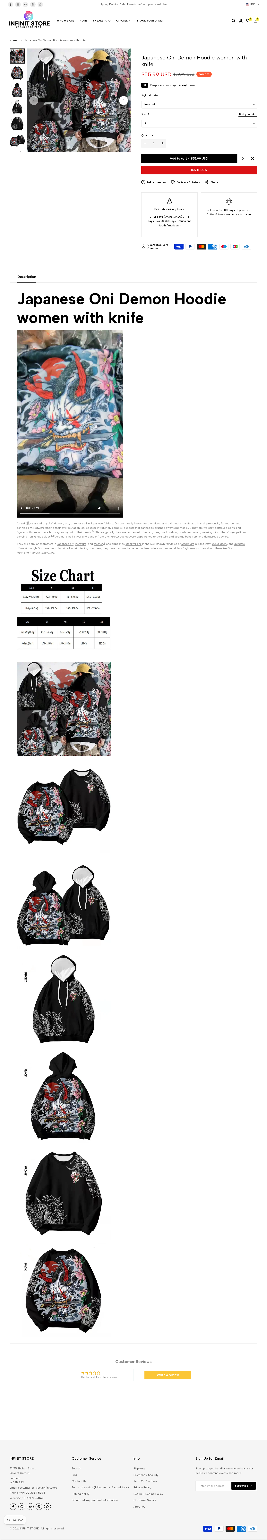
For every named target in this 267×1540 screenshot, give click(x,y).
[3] (104, 543)
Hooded (149, 104)
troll (84, 523)
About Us (139, 1506)
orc (67, 523)
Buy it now (199, 170)
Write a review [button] (168, 1375)
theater (98, 544)
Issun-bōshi (219, 544)
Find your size (247, 114)
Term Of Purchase (145, 1481)
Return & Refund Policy (148, 1494)
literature (80, 544)
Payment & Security (146, 1475)
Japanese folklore (101, 523)
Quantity (147, 135)
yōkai (49, 523)
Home (13, 40)
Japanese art (65, 544)
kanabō (38, 536)
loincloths (219, 532)
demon (58, 523)
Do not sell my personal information (95, 1500)
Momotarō (187, 544)
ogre (74, 523)
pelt (238, 532)
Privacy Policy (142, 1487)
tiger (232, 532)
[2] (93, 531)
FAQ (74, 1475)
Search (76, 1468)
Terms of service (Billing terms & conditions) (100, 1487)
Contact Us (79, 1481)
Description (26, 277)
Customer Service (145, 1500)
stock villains (133, 544)
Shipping (139, 1468)
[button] (242, 158)
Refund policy (80, 1494)
